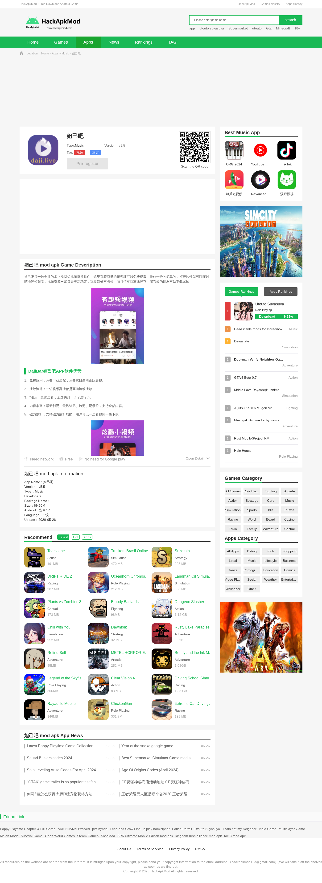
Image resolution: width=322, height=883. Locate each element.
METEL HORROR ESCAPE (130, 653)
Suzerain (182, 551)
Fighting (271, 491)
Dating (252, 551)
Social (251, 579)
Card (270, 500)
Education (270, 570)
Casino (289, 519)
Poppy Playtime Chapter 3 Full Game (27, 829)
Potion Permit (182, 829)
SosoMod (108, 836)
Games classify (270, 4)
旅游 (95, 152)
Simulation (233, 510)
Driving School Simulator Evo (194, 678)
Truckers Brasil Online (129, 551)
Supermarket (238, 28)
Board (270, 519)
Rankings (144, 42)
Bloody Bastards (125, 602)
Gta (269, 28)
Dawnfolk (119, 627)
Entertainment (289, 579)
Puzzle (289, 510)
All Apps (233, 551)
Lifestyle (270, 561)
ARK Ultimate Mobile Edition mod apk (145, 836)
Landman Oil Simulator (194, 576)
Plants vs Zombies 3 (64, 602)
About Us (124, 849)
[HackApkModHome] (87, 23)
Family (252, 529)
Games (61, 42)
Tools (271, 551)
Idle (270, 510)
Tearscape (56, 551)
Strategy (252, 500)
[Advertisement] (161, 91)
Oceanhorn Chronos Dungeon (130, 576)
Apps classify (294, 4)
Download (276, 316)
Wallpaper (233, 589)
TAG (172, 42)
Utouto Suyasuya (269, 304)
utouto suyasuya (211, 28)
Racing (233, 519)
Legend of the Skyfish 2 (66, 678)
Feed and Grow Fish (125, 829)
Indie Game (267, 829)
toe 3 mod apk (235, 836)
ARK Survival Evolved (74, 829)
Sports (252, 510)
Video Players (233, 579)
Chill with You (58, 627)
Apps (88, 42)
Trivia (233, 529)
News (114, 42)
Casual (289, 529)
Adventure (270, 529)
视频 (79, 152)
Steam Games (88, 836)
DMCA (200, 849)
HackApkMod (246, 4)
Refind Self (56, 653)
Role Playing (252, 491)
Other (252, 589)
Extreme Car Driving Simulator (194, 704)
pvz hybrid (99, 829)
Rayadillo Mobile (61, 704)
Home (33, 42)
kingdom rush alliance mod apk (198, 836)
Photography (252, 570)
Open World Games (60, 836)
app (192, 28)
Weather (270, 579)
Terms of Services (150, 849)
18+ (297, 28)
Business (289, 561)
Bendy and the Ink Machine (194, 653)
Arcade (289, 491)
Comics (289, 570)
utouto (257, 28)
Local (233, 561)
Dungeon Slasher (189, 602)
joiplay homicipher (156, 829)
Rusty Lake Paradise (192, 627)
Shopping (289, 551)
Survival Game (32, 836)
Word (252, 519)
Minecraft (283, 28)
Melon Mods (9, 836)
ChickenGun (121, 704)
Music (65, 53)
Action (233, 500)
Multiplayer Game (292, 829)
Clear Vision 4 (123, 678)
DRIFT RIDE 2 (59, 576)
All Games (233, 491)
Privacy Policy (179, 849)
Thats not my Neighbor (239, 829)
